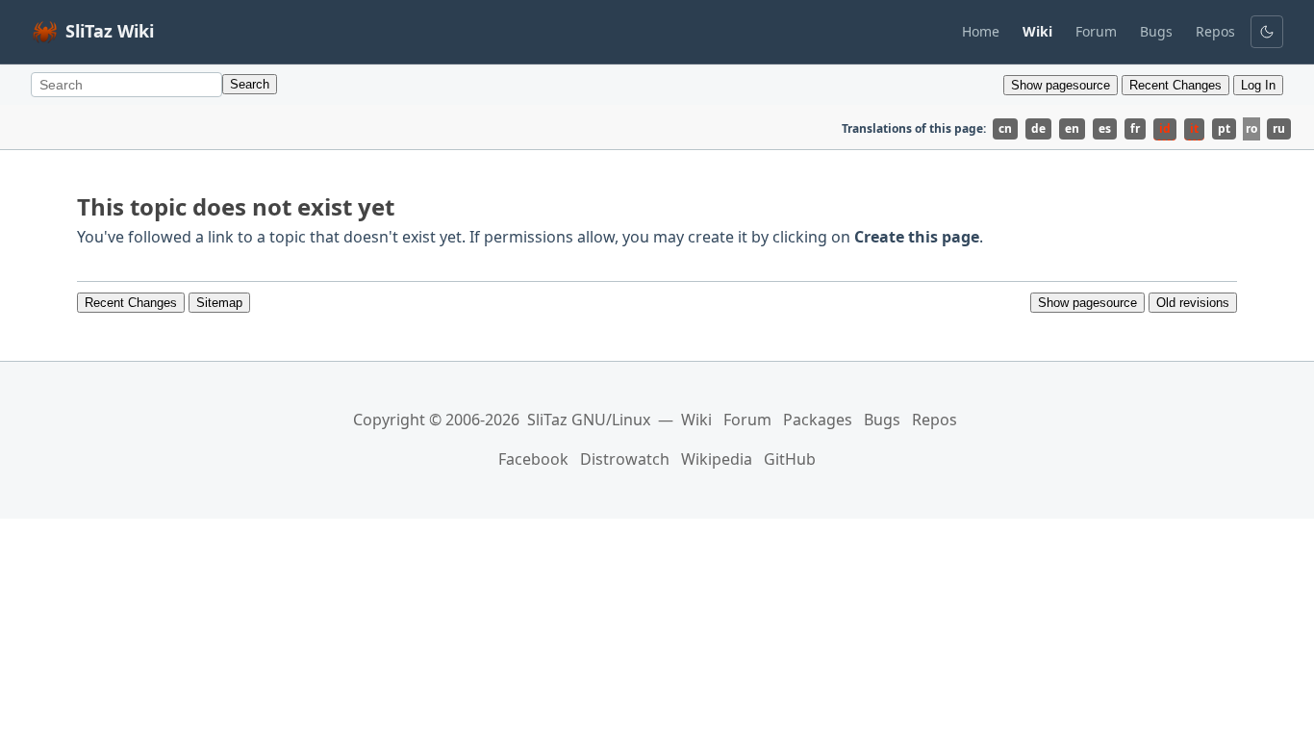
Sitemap (219, 302)
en (1072, 128)
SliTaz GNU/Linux (588, 419)
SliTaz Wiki (109, 30)
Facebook (533, 459)
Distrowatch (625, 459)
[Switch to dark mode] (1267, 31)
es (1105, 128)
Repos (1215, 31)
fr (1135, 128)
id (1165, 128)
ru (1279, 128)
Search (249, 84)
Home (980, 31)
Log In (1258, 85)
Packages (817, 419)
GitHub (790, 459)
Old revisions (1192, 302)
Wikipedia (716, 459)
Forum (1096, 31)
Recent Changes (1175, 85)
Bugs (1156, 31)
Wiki (696, 419)
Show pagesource (1060, 85)
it (1194, 128)
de (1038, 128)
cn (1005, 128)
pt (1224, 128)
